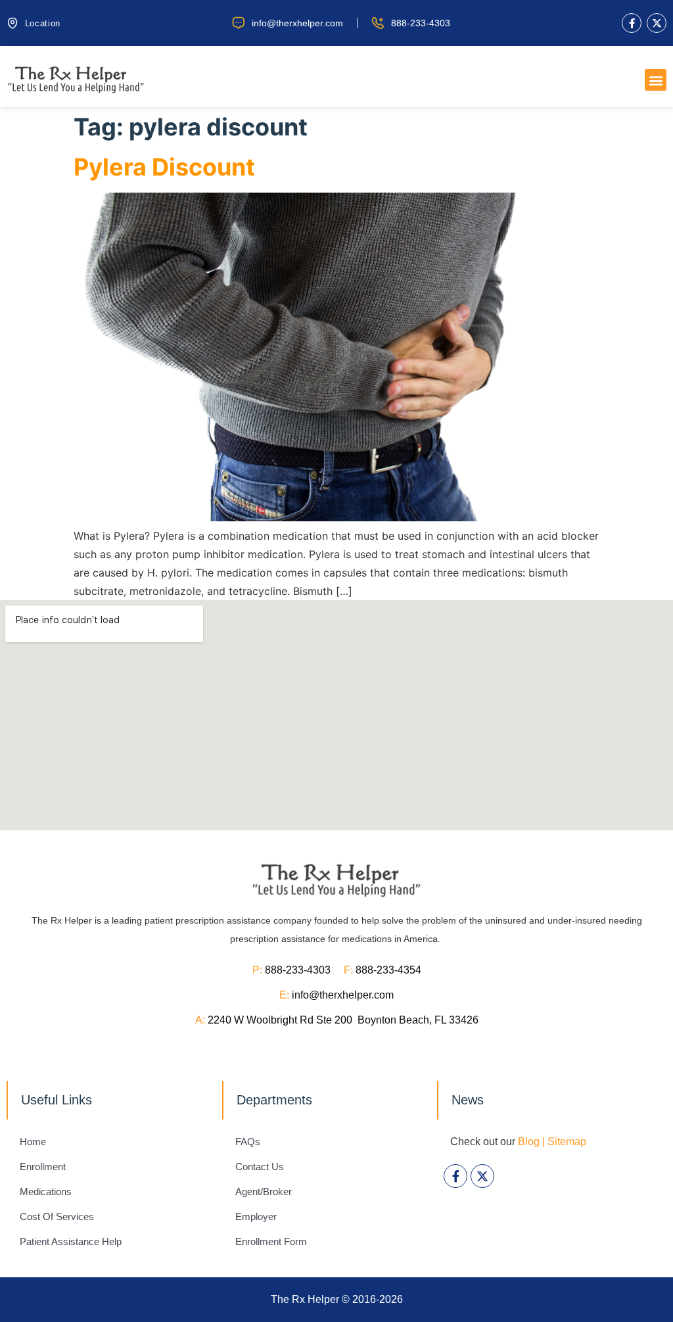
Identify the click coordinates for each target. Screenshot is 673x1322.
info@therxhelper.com (343, 995)
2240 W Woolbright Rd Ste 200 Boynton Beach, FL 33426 (343, 1020)
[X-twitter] (656, 23)
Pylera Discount (164, 167)
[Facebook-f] (631, 23)
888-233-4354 (388, 970)
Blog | (531, 1141)
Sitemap (566, 1141)
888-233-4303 (304, 970)
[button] (655, 80)
